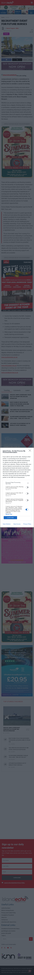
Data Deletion (7, 524)
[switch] (27, 487)
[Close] (30, 451)
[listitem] (17, 483)
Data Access (16, 524)
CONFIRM (10, 517)
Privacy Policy (27, 524)
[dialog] (17, 487)
